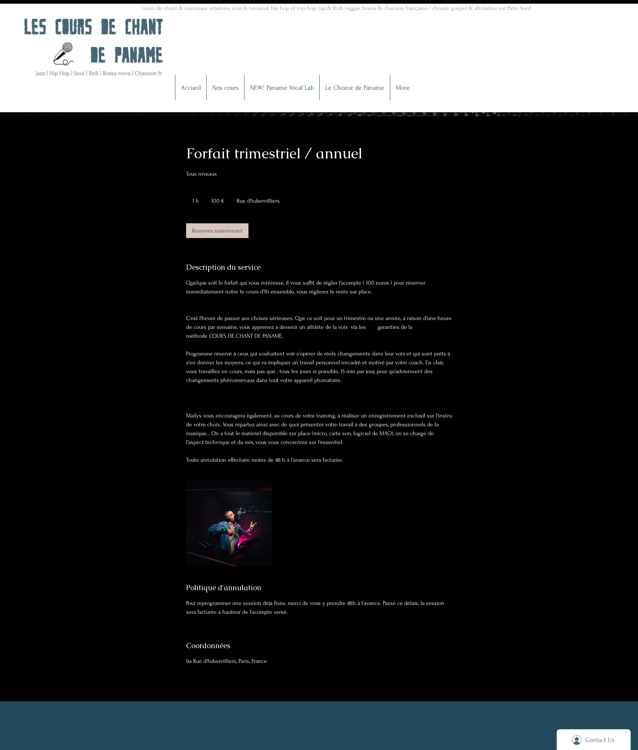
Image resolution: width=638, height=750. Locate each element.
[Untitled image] (229, 523)
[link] (217, 230)
